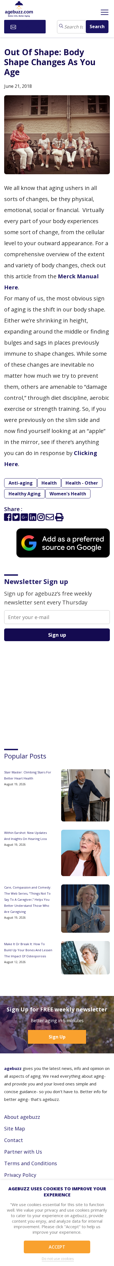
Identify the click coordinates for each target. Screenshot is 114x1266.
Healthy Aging (25, 494)
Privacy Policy (20, 1175)
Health (49, 483)
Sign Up (57, 1037)
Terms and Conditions (30, 1163)
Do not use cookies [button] (58, 1258)
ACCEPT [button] (57, 1247)
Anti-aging (21, 483)
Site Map (14, 1128)
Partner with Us (23, 1151)
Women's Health (68, 494)
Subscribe (28, 26)
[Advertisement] (45, 690)
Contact (13, 1140)
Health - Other (82, 483)
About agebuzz (22, 1117)
